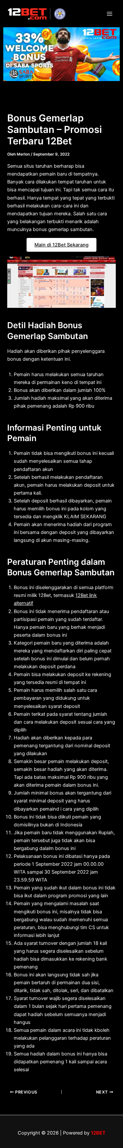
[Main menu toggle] (109, 14)
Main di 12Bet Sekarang (61, 245)
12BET (98, 1133)
